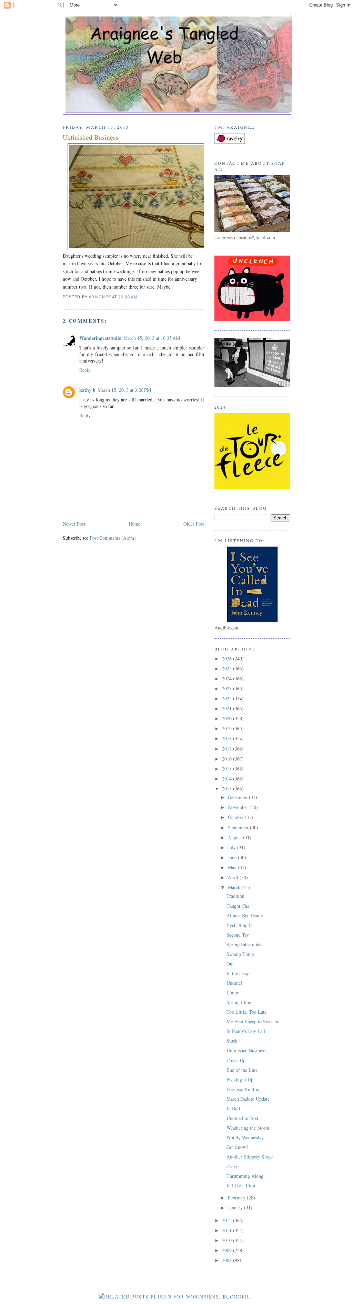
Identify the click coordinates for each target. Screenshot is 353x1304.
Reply (85, 370)
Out (230, 963)
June (233, 857)
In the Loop (238, 973)
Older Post (193, 523)
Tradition (235, 896)
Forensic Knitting (243, 1089)
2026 (227, 658)
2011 (227, 1230)
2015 (227, 768)
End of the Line (242, 1070)
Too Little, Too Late (246, 1012)
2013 (227, 788)
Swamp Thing (240, 954)
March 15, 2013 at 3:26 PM (124, 390)
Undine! (234, 983)
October (236, 817)
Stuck (232, 1040)
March (235, 887)
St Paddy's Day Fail (245, 1031)
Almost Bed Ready (244, 915)
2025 (227, 668)
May (233, 867)
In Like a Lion (240, 1185)
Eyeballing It (239, 925)
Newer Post (74, 523)
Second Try (237, 934)
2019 (227, 728)
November (239, 807)
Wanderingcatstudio (100, 338)
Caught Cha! (238, 906)
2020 (227, 718)
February (237, 1197)
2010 (227, 1240)
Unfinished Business (245, 1050)
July (232, 847)
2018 (227, 738)
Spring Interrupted (244, 944)
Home (134, 523)
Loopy (232, 992)
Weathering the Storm (247, 1127)
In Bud (233, 1108)
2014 (227, 778)
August (235, 837)
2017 (227, 748)
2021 (227, 708)
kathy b (87, 390)
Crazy (232, 1166)
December (238, 797)
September (239, 827)
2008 (227, 1260)
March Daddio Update (248, 1099)
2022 (227, 698)
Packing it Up (239, 1079)
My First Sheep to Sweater (252, 1021)
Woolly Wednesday (245, 1137)
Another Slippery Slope (249, 1156)
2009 (227, 1250)
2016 (227, 758)
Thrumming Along (244, 1176)
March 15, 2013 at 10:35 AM (151, 338)
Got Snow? (237, 1147)
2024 (227, 678)
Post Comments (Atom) (113, 538)
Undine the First (242, 1118)
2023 (227, 688)
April (234, 877)
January (236, 1207)
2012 (227, 1220)
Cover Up (235, 1060)
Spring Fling (238, 1002)
